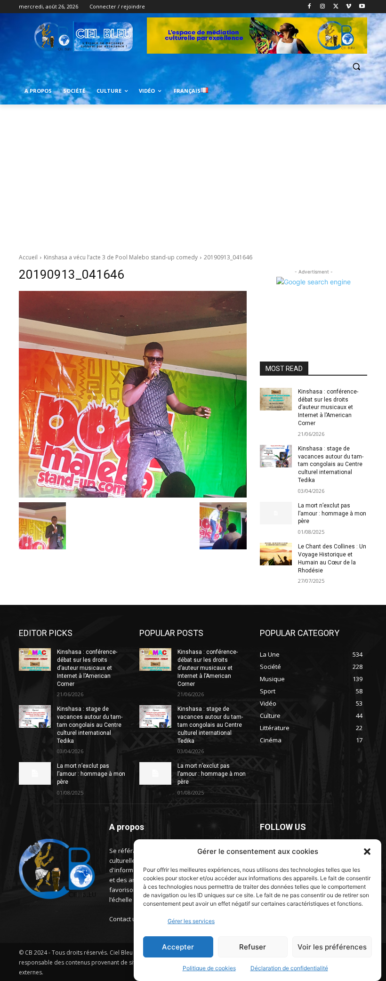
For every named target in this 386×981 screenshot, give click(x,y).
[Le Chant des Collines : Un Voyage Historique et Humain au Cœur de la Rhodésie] (276, 554)
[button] (367, 851)
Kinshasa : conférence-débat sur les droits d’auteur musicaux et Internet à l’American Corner (328, 407)
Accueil (28, 257)
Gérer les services (191, 921)
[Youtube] (361, 6)
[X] (335, 6)
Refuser (252, 946)
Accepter (178, 946)
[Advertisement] (193, 175)
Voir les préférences (332, 946)
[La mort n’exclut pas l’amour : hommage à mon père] (276, 513)
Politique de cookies (209, 968)
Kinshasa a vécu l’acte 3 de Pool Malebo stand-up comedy (121, 257)
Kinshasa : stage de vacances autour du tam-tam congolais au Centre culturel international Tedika (330, 464)
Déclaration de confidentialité (289, 968)
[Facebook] (309, 6)
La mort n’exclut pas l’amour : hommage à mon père (332, 513)
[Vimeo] (348, 6)
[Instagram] (322, 6)
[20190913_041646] (133, 394)
